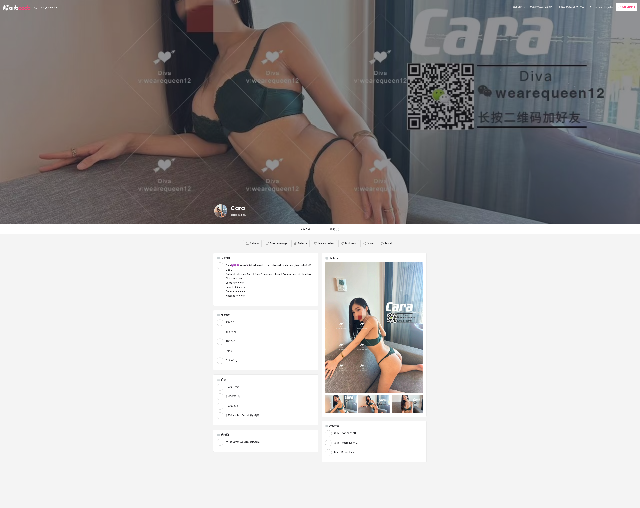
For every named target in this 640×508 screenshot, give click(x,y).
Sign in (597, 7)
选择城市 (517, 7)
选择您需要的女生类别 (542, 7)
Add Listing (628, 7)
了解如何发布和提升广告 (571, 7)
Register (608, 7)
